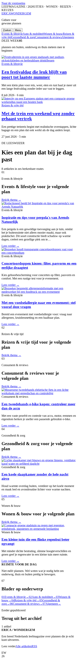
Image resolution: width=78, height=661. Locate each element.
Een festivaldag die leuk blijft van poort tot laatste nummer (34, 74)
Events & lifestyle (12, 33)
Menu (18, 30)
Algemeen (68, 37)
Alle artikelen (24, 646)
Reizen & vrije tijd (12, 105)
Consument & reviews (48, 37)
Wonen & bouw (53, 33)
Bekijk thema (11, 199)
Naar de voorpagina (13, 3)
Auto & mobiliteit (33, 33)
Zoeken (7, 30)
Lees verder (10, 245)
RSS (34, 646)
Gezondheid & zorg (23, 37)
